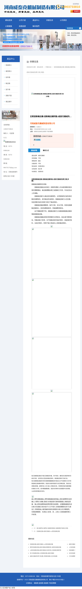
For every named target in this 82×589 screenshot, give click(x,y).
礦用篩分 (9, 71)
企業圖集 (8, 26)
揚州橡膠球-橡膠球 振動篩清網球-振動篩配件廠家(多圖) (52, 528)
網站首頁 (8, 20)
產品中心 (36, 20)
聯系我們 (36, 26)
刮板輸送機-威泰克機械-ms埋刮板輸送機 (48, 531)
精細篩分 (9, 65)
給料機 (8, 77)
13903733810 (70, 6)
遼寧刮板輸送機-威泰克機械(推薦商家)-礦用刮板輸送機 (45, 547)
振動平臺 (9, 95)
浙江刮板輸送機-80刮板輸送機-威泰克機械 (42, 553)
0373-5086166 (30, 576)
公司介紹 (22, 20)
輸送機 (8, 83)
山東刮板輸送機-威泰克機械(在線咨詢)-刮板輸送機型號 (45, 550)
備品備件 (9, 101)
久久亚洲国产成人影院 (7, 588)
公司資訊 (63, 20)
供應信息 (49, 20)
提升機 (8, 89)
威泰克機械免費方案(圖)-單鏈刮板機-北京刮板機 (43, 556)
